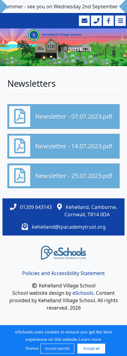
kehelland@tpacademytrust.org (69, 226)
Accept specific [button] (57, 348)
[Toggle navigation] (120, 20)
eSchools (82, 293)
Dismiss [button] (31, 348)
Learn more (90, 339)
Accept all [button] (91, 348)
